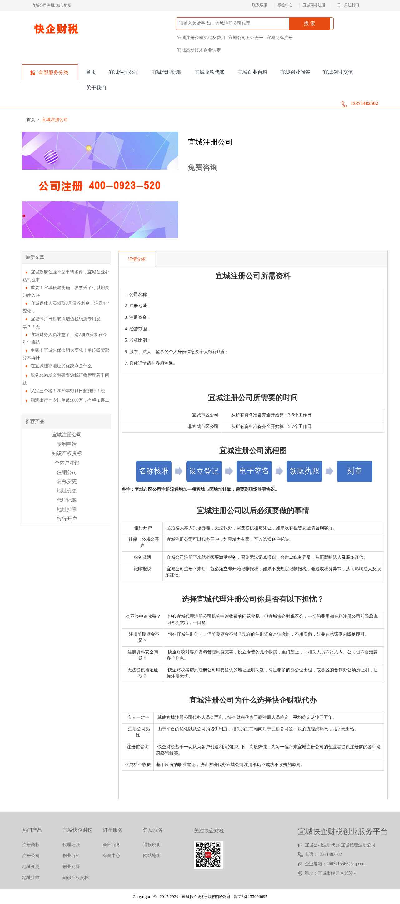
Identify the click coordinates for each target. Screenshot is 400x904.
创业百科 (71, 855)
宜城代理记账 (167, 72)
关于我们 (96, 87)
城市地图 (63, 5)
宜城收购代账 (210, 72)
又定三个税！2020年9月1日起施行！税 (68, 391)
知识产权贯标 (67, 453)
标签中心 (285, 5)
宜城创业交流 (338, 72)
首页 (91, 72)
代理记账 (67, 500)
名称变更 (67, 481)
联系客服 (259, 5)
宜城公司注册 (43, 5)
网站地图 (152, 855)
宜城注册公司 (124, 72)
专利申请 (67, 444)
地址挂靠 (67, 509)
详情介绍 (137, 259)
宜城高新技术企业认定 (199, 50)
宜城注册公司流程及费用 (201, 37)
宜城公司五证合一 (245, 37)
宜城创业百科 (253, 72)
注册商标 (31, 844)
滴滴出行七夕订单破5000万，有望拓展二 (70, 400)
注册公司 (31, 855)
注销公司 (67, 472)
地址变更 (67, 490)
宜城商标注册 (314, 5)
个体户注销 (66, 462)
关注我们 (351, 5)
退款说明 (152, 844)
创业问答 (71, 866)
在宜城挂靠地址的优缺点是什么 (61, 365)
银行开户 (67, 518)
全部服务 (111, 844)
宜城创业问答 (295, 72)
